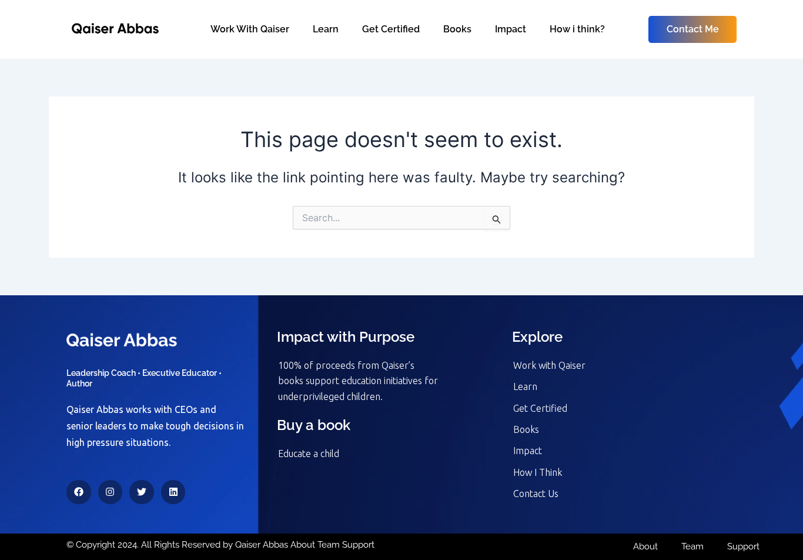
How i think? (577, 29)
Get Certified (391, 29)
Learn (326, 29)
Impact (510, 29)
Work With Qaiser (249, 29)
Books (457, 29)
